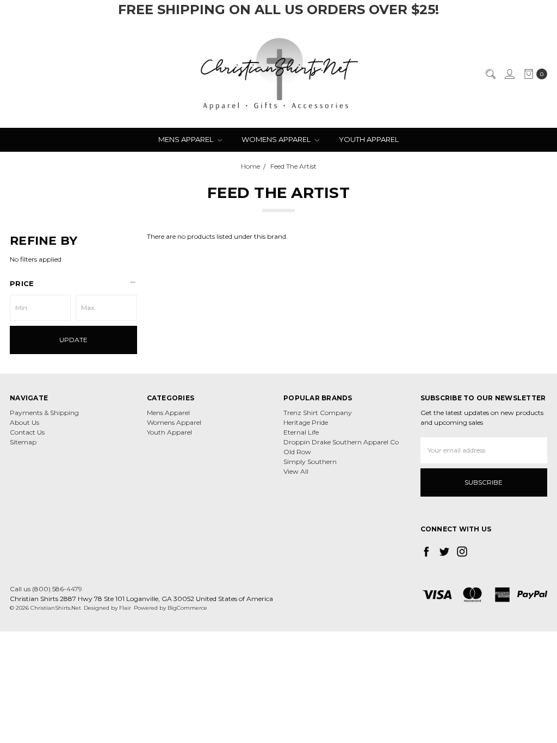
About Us (24, 422)
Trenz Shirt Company (317, 412)
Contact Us (27, 432)
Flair (125, 607)
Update (73, 340)
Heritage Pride (305, 422)
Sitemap (23, 442)
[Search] (490, 74)
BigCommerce (187, 607)
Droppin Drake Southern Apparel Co (341, 442)
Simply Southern (310, 461)
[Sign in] (509, 74)
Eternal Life (301, 432)
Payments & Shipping (44, 412)
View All (295, 471)
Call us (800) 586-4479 (46, 589)
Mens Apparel (186, 139)
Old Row (297, 452)
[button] (73, 283)
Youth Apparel (369, 139)
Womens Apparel (277, 139)
